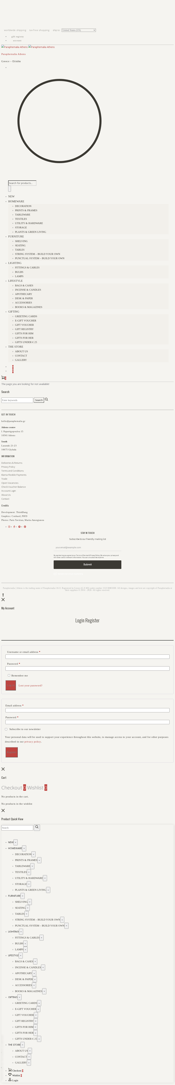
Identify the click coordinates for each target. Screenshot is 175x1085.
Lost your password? (31, 685)
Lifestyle (15, 280)
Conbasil (16, 516)
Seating (20, 245)
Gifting (13, 311)
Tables (19, 249)
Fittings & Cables (27, 267)
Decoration (23, 206)
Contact (21, 355)
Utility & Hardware (29, 223)
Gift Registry (24, 329)
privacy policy (32, 741)
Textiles (21, 219)
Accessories (23, 302)
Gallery (21, 360)
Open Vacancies (9, 482)
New (11, 196)
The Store (15, 346)
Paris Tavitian (16, 520)
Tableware (22, 214)
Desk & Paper (24, 298)
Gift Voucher (24, 324)
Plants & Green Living (30, 232)
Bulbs (19, 272)
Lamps (19, 276)
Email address (14, 705)
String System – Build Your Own (37, 254)
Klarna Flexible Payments (13, 474)
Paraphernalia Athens (13, 54)
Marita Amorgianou (34, 520)
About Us (21, 351)
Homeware (16, 201)
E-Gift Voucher (25, 320)
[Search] (9, 189)
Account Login (8, 490)
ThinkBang (22, 512)
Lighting (15, 263)
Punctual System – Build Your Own (39, 258)
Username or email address (24, 652)
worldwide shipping (15, 30)
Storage (21, 227)
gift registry (17, 36)
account (16, 40)
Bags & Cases (24, 285)
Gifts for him (24, 333)
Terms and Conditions (12, 470)
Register (11, 752)
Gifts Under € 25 (26, 342)
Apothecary (23, 294)
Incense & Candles (28, 289)
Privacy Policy (8, 466)
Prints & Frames (26, 210)
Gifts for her (24, 338)
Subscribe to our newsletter (25, 729)
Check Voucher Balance (13, 486)
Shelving (21, 241)
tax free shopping (39, 30)
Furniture (16, 236)
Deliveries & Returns (11, 462)
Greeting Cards (26, 316)
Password (13, 663)
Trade (4, 478)
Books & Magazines (28, 307)
